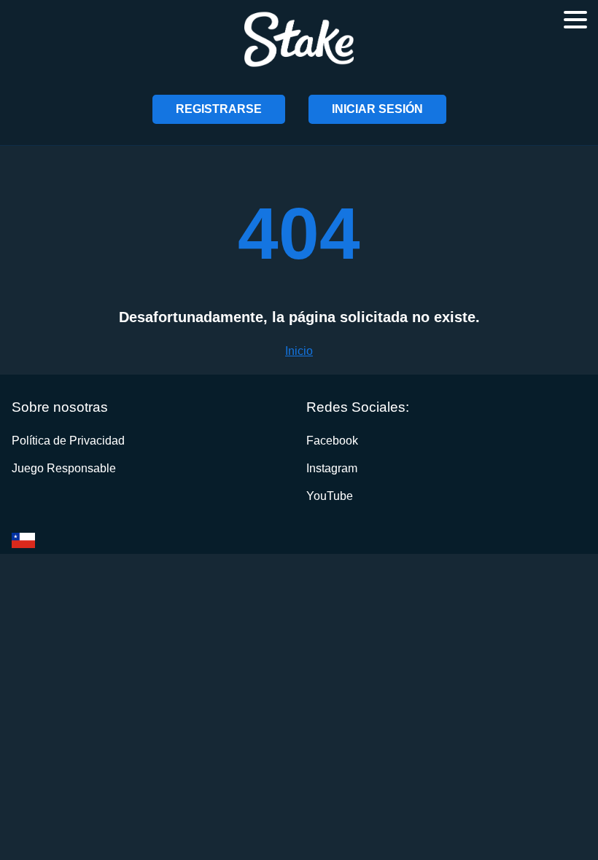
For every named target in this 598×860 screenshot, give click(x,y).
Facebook (332, 440)
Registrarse (219, 109)
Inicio (299, 351)
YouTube (329, 496)
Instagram (331, 468)
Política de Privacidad (68, 440)
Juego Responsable (64, 468)
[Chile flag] (23, 540)
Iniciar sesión (377, 109)
